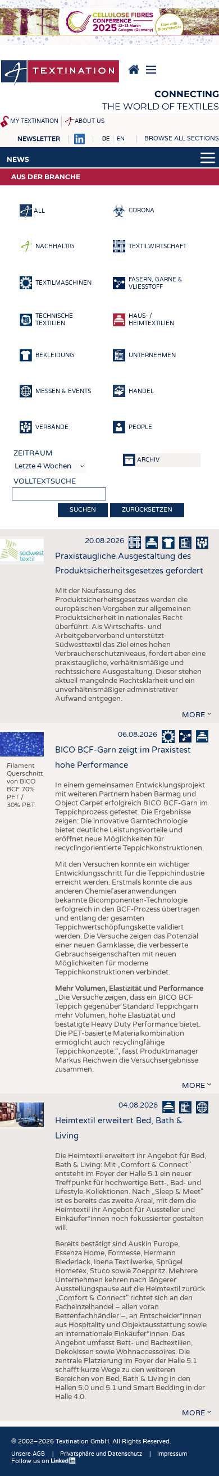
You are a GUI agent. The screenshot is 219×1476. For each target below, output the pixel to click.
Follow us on (31, 1461)
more (193, 714)
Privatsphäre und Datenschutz (101, 1454)
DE (106, 138)
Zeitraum (33, 453)
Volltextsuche (44, 481)
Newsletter (38, 139)
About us (89, 121)
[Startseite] (60, 73)
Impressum (172, 1454)
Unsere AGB (28, 1454)
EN (121, 138)
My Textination (34, 121)
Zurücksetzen (147, 509)
